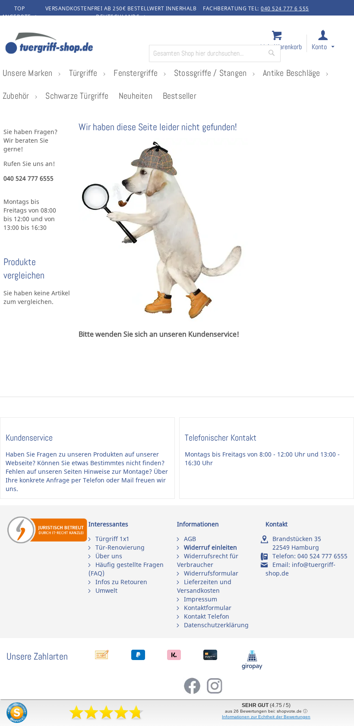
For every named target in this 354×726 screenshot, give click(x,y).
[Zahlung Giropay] (252, 667)
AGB (190, 539)
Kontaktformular (207, 608)
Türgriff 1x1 (112, 539)
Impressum (200, 599)
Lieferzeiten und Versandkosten (204, 586)
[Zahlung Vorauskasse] (102, 658)
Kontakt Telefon (206, 616)
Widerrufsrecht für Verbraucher (207, 560)
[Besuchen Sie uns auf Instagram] (214, 692)
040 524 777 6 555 (285, 8)
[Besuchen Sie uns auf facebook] (194, 692)
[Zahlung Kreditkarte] (210, 658)
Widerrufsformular (211, 573)
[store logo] (73, 44)
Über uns (108, 556)
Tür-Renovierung (120, 547)
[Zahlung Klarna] (174, 658)
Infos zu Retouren (121, 582)
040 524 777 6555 (322, 556)
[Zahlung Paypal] (138, 658)
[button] (331, 44)
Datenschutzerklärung (216, 625)
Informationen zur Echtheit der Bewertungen (266, 716)
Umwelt (106, 590)
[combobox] (215, 53)
